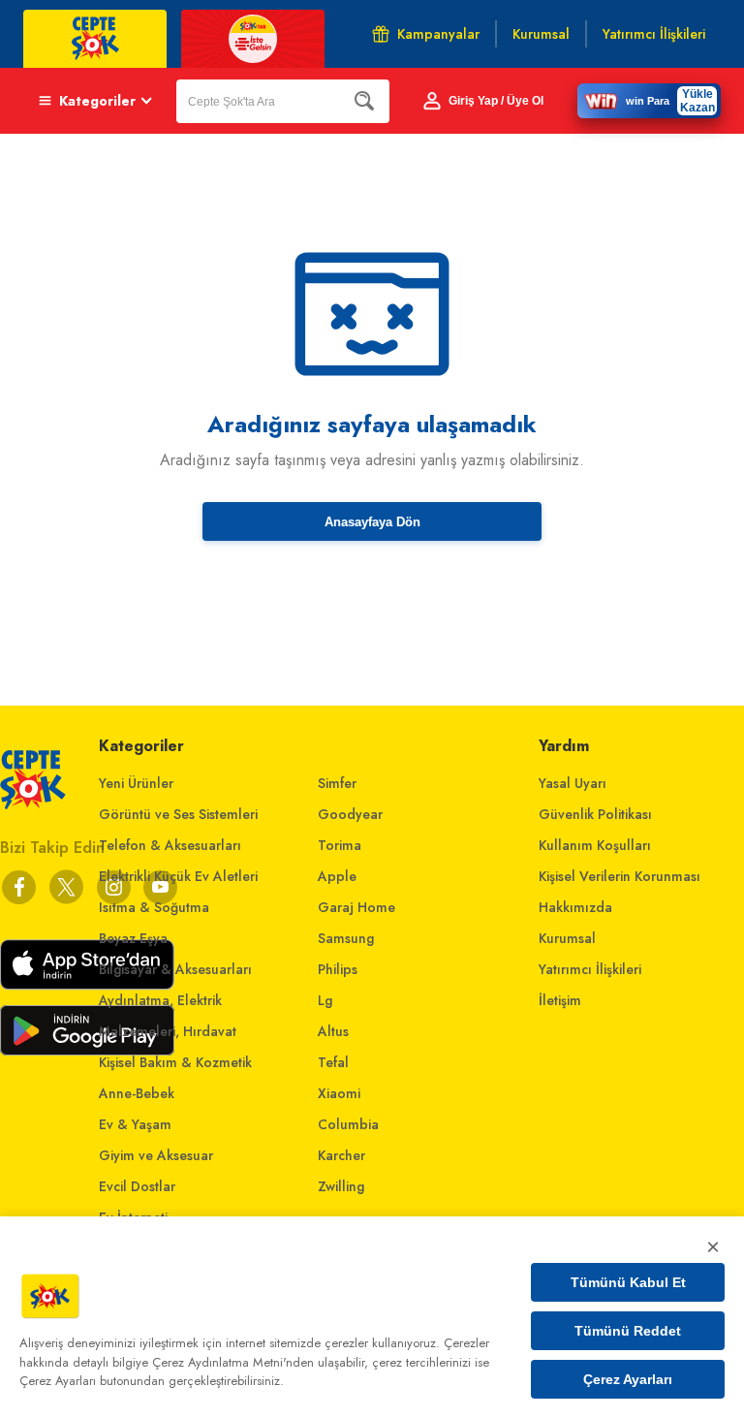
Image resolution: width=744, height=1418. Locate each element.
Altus (333, 1031)
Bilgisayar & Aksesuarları (175, 969)
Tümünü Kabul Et (628, 1282)
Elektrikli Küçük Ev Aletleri (178, 876)
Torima (339, 845)
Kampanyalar (438, 34)
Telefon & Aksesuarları (170, 845)
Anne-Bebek (136, 1093)
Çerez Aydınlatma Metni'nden (233, 1362)
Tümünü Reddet (627, 1331)
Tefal (333, 1062)
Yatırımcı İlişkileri (590, 969)
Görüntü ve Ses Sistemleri (178, 814)
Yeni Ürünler (136, 783)
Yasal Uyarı (572, 783)
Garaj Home (356, 907)
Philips (337, 969)
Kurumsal (567, 938)
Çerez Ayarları (627, 1379)
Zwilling (341, 1186)
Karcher (341, 1155)
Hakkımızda (575, 907)
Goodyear (350, 814)
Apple (337, 876)
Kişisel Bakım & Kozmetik (175, 1062)
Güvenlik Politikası (595, 814)
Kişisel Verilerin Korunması (619, 876)
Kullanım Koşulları (595, 845)
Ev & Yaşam (135, 1124)
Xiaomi (339, 1093)
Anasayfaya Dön (372, 522)
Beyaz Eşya (133, 938)
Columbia (348, 1124)
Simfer (337, 783)
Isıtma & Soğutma (154, 907)
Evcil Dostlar (137, 1186)
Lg (325, 1000)
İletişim (560, 1000)
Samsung (346, 938)
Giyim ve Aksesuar (156, 1155)
